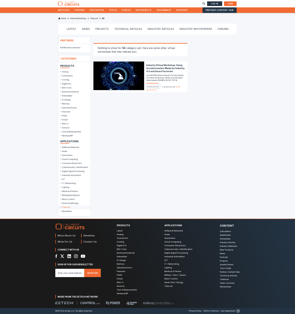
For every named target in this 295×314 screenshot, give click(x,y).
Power (120, 278)
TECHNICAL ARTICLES (128, 28)
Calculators (225, 231)
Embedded (122, 256)
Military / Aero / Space (175, 275)
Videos (126, 10)
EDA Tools (121, 249)
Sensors (121, 286)
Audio (167, 234)
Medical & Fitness (172, 271)
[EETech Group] (64, 303)
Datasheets (143, 10)
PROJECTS (102, 28)
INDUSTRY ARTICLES (161, 28)
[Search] (204, 3)
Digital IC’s (122, 245)
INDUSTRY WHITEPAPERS (195, 28)
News (222, 253)
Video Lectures (227, 283)
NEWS (86, 28)
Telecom (168, 286)
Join (230, 3)
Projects (224, 261)
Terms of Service (211, 311)
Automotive (169, 238)
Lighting (168, 267)
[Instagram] (76, 256)
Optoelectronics (124, 267)
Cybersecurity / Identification (178, 249)
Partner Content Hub (220, 10)
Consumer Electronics (175, 245)
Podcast (182, 10)
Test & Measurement (127, 289)
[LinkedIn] (69, 256)
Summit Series (226, 264)
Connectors (122, 238)
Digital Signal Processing (176, 253)
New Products (226, 249)
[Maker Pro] (131, 303)
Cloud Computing (172, 241)
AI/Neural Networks (173, 230)
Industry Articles (227, 242)
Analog (120, 234)
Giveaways (164, 10)
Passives (121, 271)
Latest (120, 230)
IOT (166, 260)
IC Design (121, 260)
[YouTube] (83, 256)
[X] (62, 256)
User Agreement (227, 311)
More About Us (67, 235)
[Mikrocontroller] (158, 302)
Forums (79, 10)
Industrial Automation (174, 256)
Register (92, 273)
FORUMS (223, 28)
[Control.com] (90, 303)
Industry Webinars (228, 246)
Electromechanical (126, 253)
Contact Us (90, 241)
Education (97, 10)
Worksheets (225, 286)
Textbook (224, 279)
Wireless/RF (122, 293)
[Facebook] (56, 256)
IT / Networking (171, 264)
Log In (214, 3)
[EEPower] (113, 302)
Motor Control (171, 278)
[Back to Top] (237, 311)
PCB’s (119, 275)
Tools (113, 10)
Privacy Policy (195, 311)
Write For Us (65, 241)
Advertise (89, 235)
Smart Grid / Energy (173, 282)
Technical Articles (228, 275)
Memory (120, 264)
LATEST (71, 28)
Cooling (120, 241)
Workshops (153, 87)
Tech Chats (225, 268)
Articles (64, 10)
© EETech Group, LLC (65, 311)
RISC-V (120, 282)
